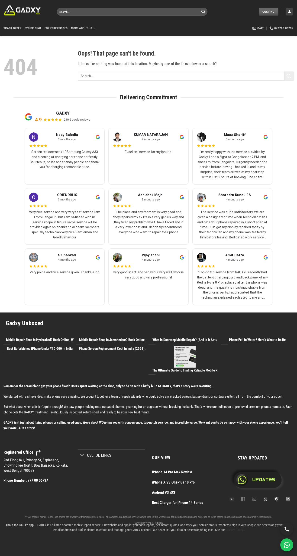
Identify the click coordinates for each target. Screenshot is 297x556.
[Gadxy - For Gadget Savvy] (26, 10)
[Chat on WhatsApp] (286, 544)
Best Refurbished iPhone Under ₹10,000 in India (40, 349)
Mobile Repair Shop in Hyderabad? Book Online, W (40, 340)
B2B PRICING (33, 28)
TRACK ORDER (12, 28)
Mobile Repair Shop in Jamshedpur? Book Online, (112, 340)
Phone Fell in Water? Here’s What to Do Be (257, 340)
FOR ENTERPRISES (56, 28)
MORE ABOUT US (81, 28)
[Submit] (203, 12)
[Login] (289, 12)
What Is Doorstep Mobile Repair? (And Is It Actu (184, 340)
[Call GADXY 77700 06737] (286, 529)
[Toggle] (82, 456)
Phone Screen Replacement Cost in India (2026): (112, 349)
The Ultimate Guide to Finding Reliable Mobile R (184, 370)
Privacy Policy (234, 530)
